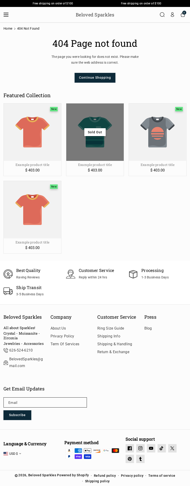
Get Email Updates (23, 389)
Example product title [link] (32, 165)
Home (7, 28)
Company (61, 317)
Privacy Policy (62, 336)
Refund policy (105, 475)
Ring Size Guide (110, 328)
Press (150, 317)
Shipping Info (108, 336)
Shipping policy (97, 481)
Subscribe (17, 415)
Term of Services (65, 344)
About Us (58, 328)
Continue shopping (95, 77)
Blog (148, 328)
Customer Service (116, 317)
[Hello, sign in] (172, 15)
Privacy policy (132, 475)
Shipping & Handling (114, 344)
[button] (7, 15)
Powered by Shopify (73, 475)
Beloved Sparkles (22, 317)
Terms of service (161, 475)
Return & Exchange (113, 352)
